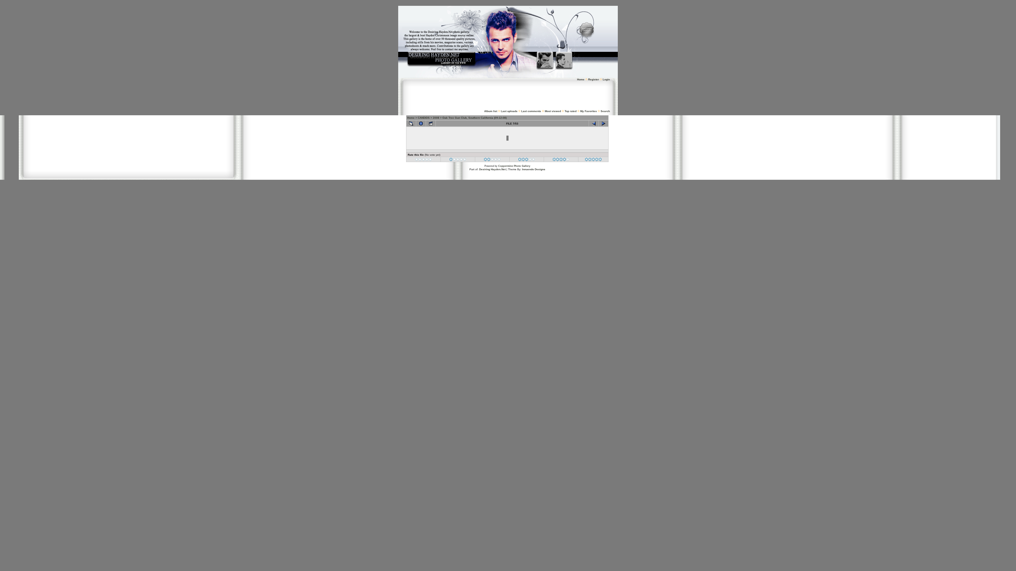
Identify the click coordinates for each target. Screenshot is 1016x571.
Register (593, 79)
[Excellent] (561, 160)
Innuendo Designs (533, 169)
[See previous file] (593, 123)
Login (606, 79)
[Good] (526, 160)
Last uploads (509, 111)
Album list (490, 111)
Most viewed (553, 111)
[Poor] (457, 160)
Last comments (531, 111)
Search (605, 111)
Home (580, 79)
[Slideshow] (431, 123)
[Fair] (492, 160)
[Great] (593, 160)
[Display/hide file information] (421, 123)
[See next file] (603, 123)
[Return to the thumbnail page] (411, 123)
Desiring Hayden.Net (492, 169)
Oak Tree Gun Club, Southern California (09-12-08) (474, 117)
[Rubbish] (423, 160)
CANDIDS (424, 117)
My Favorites (588, 111)
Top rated (571, 111)
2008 (436, 117)
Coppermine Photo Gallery (514, 166)
